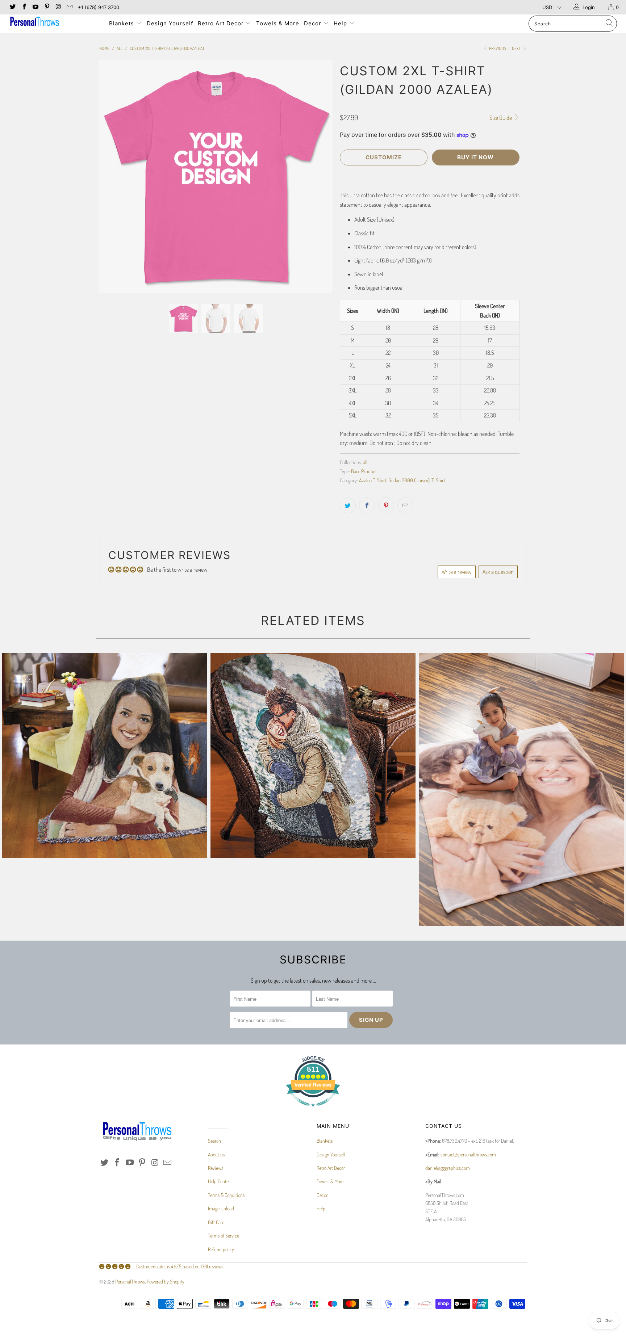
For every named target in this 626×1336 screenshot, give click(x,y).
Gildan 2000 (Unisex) (409, 480)
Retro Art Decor (222, 23)
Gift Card (216, 1222)
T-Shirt (438, 480)
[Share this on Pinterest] (386, 505)
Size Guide (501, 117)
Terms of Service (223, 1235)
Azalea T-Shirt (373, 480)
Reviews (215, 1168)
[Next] (320, 176)
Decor (313, 23)
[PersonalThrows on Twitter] (12, 7)
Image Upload (221, 1208)
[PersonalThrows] (53, 22)
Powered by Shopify (165, 1281)
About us (216, 1154)
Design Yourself (170, 23)
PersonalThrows (130, 1281)
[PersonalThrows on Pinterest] (46, 7)
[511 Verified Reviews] (313, 1110)
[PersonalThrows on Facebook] (23, 7)
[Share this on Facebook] (367, 505)
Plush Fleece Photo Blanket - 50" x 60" (521, 790)
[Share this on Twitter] (348, 505)
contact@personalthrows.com (468, 1154)
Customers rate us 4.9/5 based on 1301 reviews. (180, 1266)
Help (341, 23)
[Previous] (112, 176)
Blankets (122, 23)
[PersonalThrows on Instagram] (58, 7)
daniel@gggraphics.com (447, 1168)
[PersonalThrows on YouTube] (35, 7)
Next (517, 48)
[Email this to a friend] (405, 505)
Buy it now (475, 157)
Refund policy (221, 1249)
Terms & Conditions (226, 1195)
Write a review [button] (457, 571)
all (365, 462)
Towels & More (277, 23)
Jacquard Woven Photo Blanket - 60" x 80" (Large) (104, 755)
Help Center (219, 1181)
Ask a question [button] (498, 571)
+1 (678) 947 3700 (98, 7)
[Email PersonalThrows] (69, 7)
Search (214, 1141)
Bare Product (364, 471)
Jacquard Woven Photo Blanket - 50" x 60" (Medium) (313, 755)
